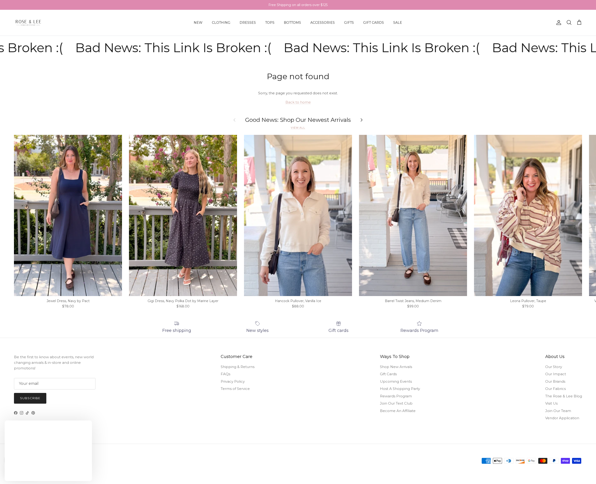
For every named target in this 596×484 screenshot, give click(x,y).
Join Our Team (558, 411)
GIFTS (349, 22)
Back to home (298, 102)
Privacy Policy (233, 381)
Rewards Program (396, 396)
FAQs (225, 374)
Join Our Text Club (396, 403)
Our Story (553, 367)
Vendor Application (562, 418)
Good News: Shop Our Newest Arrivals (298, 120)
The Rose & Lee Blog (563, 396)
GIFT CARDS (373, 22)
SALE (397, 22)
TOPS (269, 22)
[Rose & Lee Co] (28, 22)
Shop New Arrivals (396, 367)
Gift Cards (388, 374)
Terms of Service (235, 388)
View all (298, 127)
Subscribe (30, 398)
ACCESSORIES (322, 22)
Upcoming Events (396, 381)
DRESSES (248, 22)
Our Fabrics (555, 388)
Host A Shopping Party (400, 388)
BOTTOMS (292, 22)
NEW (198, 22)
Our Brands (555, 381)
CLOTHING (221, 22)
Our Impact (555, 374)
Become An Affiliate (398, 411)
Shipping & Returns (237, 367)
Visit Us (551, 403)
